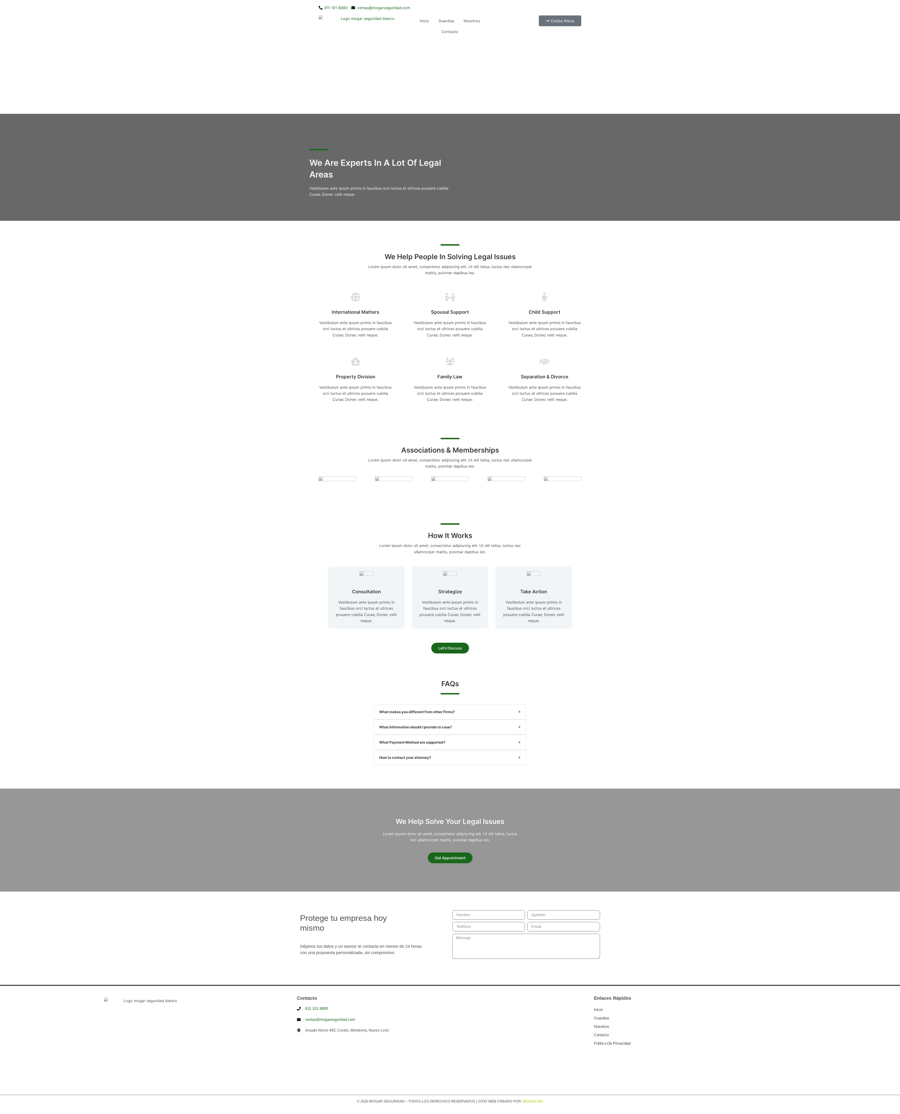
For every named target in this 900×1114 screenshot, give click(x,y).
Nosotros (472, 20)
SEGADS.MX (532, 1101)
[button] (450, 648)
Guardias (446, 20)
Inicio (424, 20)
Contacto (450, 31)
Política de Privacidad (612, 1043)
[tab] (450, 711)
